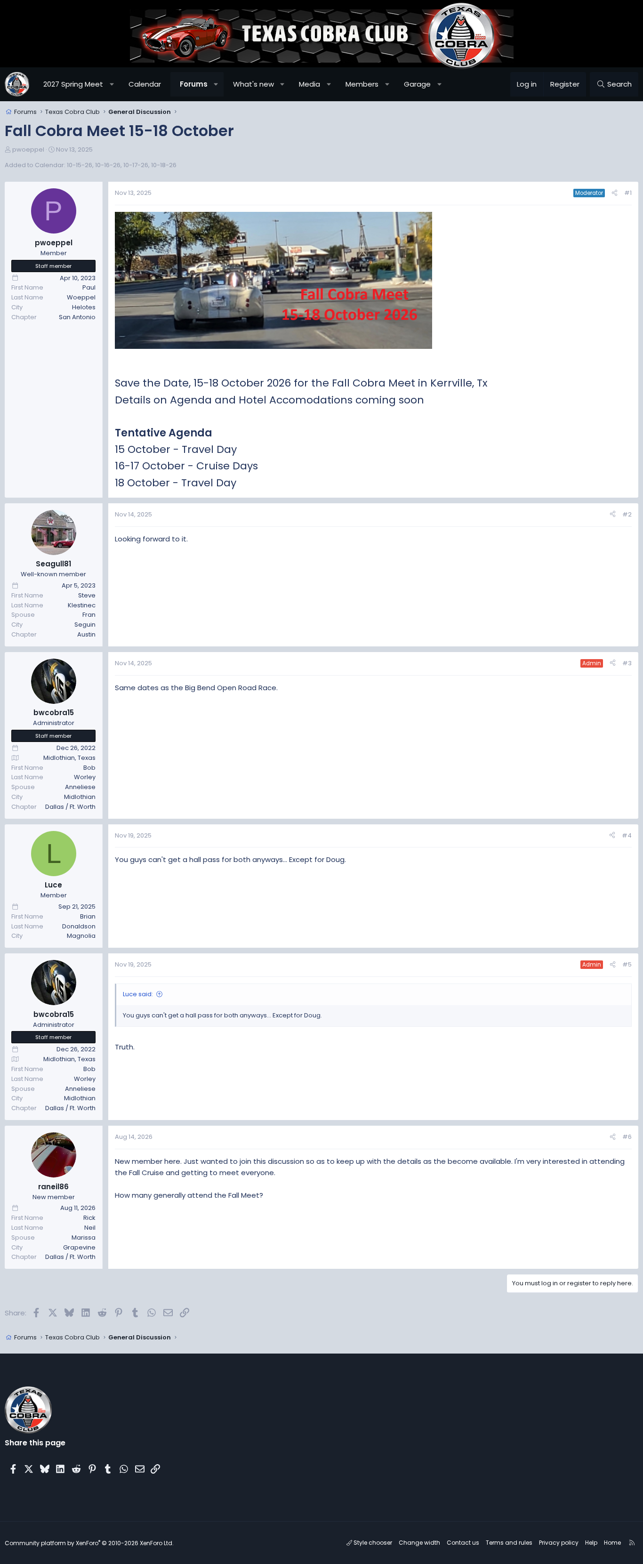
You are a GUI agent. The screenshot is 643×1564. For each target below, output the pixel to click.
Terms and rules (509, 1543)
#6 (627, 1136)
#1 (628, 192)
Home (612, 1543)
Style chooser (372, 1543)
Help (591, 1543)
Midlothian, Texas (69, 757)
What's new (253, 84)
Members (362, 84)
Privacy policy (559, 1543)
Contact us (463, 1543)
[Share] (614, 193)
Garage (417, 84)
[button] (111, 84)
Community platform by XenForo (89, 1543)
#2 (627, 514)
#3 (627, 663)
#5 (627, 964)
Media (309, 84)
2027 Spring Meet (73, 84)
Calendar (145, 84)
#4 (627, 835)
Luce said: (138, 994)
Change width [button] (419, 1543)
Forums (194, 84)
